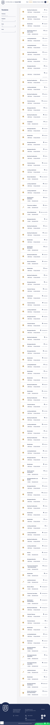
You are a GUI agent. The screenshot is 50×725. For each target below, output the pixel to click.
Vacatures (43, 709)
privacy (30, 723)
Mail (48, 723)
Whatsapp (45, 723)
